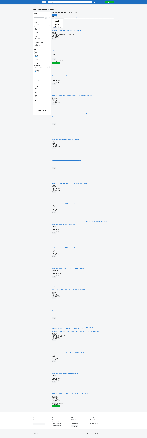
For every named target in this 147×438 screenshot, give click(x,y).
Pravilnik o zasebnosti (56, 419)
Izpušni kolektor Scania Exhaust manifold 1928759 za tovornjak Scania (67, 30)
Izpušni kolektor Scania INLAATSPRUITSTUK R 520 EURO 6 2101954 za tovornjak (69, 352)
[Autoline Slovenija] (37, 2)
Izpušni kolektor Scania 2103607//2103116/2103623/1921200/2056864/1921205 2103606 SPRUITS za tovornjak (75, 331)
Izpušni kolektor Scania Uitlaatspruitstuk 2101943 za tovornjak (65, 373)
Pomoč (34, 419)
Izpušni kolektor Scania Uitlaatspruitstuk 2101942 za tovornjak (65, 50)
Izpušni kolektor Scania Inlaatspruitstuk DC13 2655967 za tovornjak (66, 160)
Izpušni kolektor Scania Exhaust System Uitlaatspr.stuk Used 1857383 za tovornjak (69, 183)
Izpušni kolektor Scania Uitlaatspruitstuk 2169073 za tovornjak (65, 310)
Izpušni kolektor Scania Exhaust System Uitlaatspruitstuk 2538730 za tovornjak (69, 75)
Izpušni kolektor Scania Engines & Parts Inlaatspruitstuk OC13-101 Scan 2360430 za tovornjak (72, 95)
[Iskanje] (49, 2)
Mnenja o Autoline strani (56, 423)
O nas (34, 417)
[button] (53, 39)
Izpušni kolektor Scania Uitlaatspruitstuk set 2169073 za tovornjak (66, 139)
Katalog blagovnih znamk (56, 425)
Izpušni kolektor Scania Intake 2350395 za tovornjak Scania (64, 247)
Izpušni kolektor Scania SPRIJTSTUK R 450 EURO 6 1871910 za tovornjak (68, 268)
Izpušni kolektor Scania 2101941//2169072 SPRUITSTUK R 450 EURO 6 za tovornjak (70, 393)
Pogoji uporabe (55, 417)
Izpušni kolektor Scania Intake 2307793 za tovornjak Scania (64, 116)
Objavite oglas (55, 63)
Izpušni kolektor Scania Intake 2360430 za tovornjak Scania (64, 203)
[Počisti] (49, 17)
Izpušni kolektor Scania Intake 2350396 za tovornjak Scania (64, 224)
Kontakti (34, 421)
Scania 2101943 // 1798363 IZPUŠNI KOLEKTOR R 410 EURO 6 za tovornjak (68, 289)
